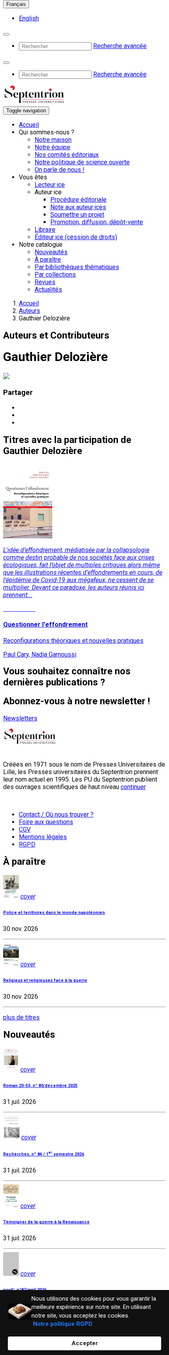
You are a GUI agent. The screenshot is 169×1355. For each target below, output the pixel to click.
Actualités (48, 289)
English (29, 18)
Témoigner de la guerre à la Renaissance (46, 1222)
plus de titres (21, 1017)
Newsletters (20, 718)
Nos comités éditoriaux (67, 154)
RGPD (27, 844)
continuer (133, 787)
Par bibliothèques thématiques (77, 267)
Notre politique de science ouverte (82, 162)
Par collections (55, 274)
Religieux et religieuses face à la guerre (45, 980)
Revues (45, 282)
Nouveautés (51, 252)
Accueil (29, 124)
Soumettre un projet (77, 214)
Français (16, 4)
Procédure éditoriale (78, 199)
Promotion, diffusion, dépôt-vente (96, 222)
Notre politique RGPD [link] (62, 1323)
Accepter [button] (85, 1343)
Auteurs (29, 311)
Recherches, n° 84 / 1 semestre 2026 (43, 1154)
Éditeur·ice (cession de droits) (76, 237)
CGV (25, 829)
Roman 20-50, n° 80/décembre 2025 (40, 1085)
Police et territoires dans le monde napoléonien (54, 912)
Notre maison (53, 139)
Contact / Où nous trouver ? (56, 814)
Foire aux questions (46, 822)
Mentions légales (43, 837)
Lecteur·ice (50, 184)
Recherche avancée (120, 46)
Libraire (45, 229)
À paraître (48, 259)
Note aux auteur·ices (78, 207)
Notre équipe (52, 147)
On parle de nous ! (59, 169)
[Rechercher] (6, 34)
